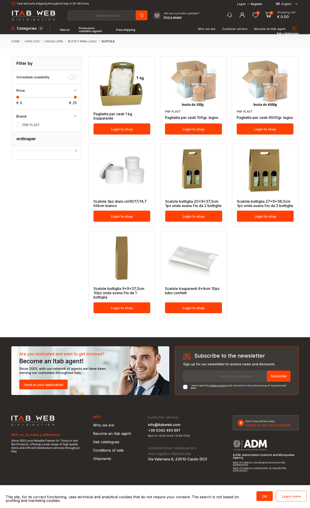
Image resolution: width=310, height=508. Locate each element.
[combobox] (107, 15)
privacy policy (218, 385)
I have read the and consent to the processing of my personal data (238, 386)
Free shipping (125, 29)
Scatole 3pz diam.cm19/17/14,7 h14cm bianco (120, 203)
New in (65, 29)
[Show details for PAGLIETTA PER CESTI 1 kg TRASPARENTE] (121, 83)
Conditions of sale (108, 450)
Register (256, 3)
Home (15, 41)
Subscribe (279, 376)
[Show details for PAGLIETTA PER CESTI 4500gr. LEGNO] (265, 83)
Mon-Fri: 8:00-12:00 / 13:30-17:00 (169, 436)
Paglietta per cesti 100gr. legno (191, 118)
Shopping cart (286, 12)
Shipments (102, 458)
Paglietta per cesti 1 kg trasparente (112, 116)
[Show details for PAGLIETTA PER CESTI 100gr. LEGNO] (193, 83)
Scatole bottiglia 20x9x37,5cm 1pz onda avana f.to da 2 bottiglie (193, 203)
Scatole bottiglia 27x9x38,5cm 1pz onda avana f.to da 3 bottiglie (265, 203)
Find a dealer (173, 17)
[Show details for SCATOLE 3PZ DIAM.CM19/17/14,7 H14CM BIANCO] (121, 171)
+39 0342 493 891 (164, 430)
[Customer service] (229, 15)
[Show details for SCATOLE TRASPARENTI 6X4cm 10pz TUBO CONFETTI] (193, 258)
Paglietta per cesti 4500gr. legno (265, 118)
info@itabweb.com (164, 424)
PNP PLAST (31, 125)
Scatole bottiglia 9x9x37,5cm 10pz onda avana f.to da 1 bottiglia (118, 293)
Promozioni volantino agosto (90, 30)
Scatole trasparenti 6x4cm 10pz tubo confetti (192, 291)
